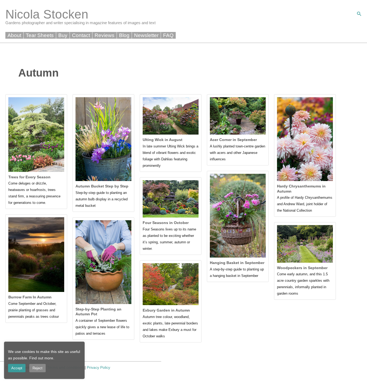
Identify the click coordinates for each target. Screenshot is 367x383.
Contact (81, 35)
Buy (62, 35)
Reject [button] (37, 368)
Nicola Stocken (46, 14)
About (14, 35)
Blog (124, 35)
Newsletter (146, 35)
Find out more (41, 358)
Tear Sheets (40, 35)
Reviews (104, 35)
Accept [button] (16, 368)
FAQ (168, 35)
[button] (359, 13)
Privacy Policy (98, 367)
